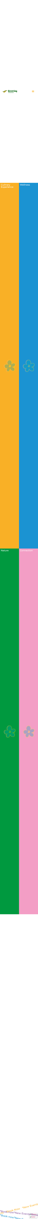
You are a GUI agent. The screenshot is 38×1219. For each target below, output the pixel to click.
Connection (26, 550)
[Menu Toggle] (33, 91)
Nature (5, 550)
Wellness (25, 184)
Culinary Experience (7, 185)
